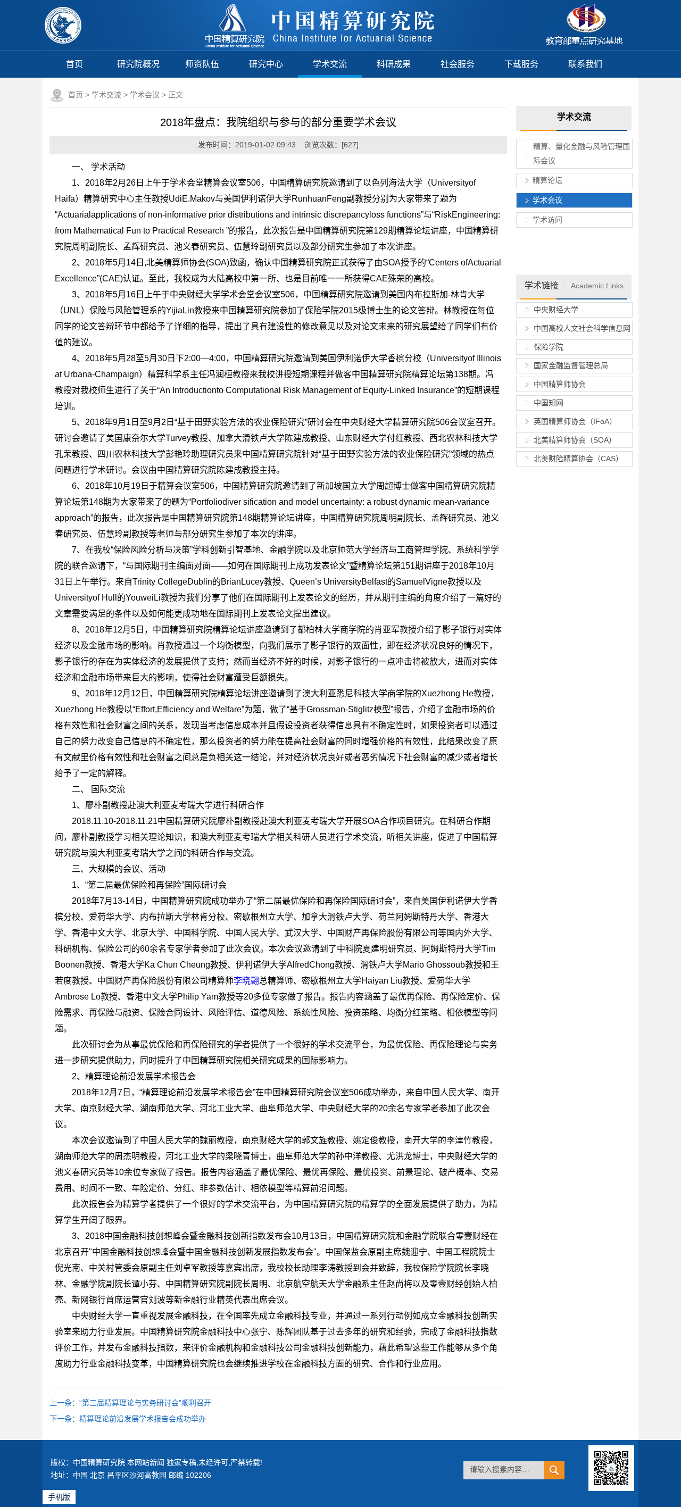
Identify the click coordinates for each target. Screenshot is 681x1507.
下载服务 (521, 64)
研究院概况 (138, 64)
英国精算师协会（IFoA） (575, 421)
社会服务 (458, 64)
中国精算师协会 (560, 384)
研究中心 (266, 64)
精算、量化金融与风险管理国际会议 (581, 153)
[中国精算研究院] (320, 48)
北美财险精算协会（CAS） (578, 458)
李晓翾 (246, 980)
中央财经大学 (556, 309)
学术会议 (145, 94)
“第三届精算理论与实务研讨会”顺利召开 (145, 1402)
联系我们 (585, 64)
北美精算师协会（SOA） (575, 440)
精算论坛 (547, 180)
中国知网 (548, 402)
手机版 (59, 1497)
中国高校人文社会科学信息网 (582, 328)
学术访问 (547, 219)
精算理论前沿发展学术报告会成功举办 (142, 1418)
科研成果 (394, 64)
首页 (74, 64)
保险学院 (548, 347)
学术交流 (330, 64)
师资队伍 (202, 64)
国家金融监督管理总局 (571, 365)
